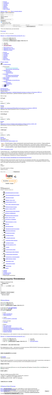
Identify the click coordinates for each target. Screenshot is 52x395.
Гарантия (5, 5)
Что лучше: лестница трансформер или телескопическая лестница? (16, 157)
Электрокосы (9, 83)
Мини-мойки (6, 77)
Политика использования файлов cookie (12, 328)
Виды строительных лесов (7, 149)
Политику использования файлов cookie (14, 393)
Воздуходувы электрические (12, 69)
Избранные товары (8, 50)
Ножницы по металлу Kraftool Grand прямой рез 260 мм (18, 123)
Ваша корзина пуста (8, 47)
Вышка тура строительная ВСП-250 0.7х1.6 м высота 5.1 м (19, 108)
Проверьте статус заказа (9, 48)
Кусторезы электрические (12, 76)
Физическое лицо (6, 22)
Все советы (3, 138)
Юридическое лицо (6, 23)
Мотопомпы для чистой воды (13, 80)
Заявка (9, 11)
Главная (5, 270)
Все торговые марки (5, 89)
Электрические (9, 72)
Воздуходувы (6, 274)
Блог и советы (6, 9)
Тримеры (5, 81)
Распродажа (6, 85)
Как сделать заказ (7, 325)
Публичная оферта (7, 330)
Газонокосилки (6, 70)
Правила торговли (7, 331)
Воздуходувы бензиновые (12, 67)
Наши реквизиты (7, 315)
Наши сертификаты (7, 313)
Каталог (5, 1)
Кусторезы (5, 74)
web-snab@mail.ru (12, 307)
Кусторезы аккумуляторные (12, 75)
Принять (47, 391)
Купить (2, 105)
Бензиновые (9, 71)
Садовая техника (7, 64)
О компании (6, 2)
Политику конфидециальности (32, 392)
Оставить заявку (7, 45)
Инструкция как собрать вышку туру (9, 140)
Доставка (5, 4)
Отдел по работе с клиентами (10, 318)
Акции (4, 86)
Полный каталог (4, 88)
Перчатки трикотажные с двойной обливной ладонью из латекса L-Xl (21, 92)
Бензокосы (8, 82)
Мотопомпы (6, 78)
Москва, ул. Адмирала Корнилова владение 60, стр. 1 (13, 35)
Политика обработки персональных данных (13, 329)
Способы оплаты (7, 326)
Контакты (5, 7)
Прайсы (5, 6)
